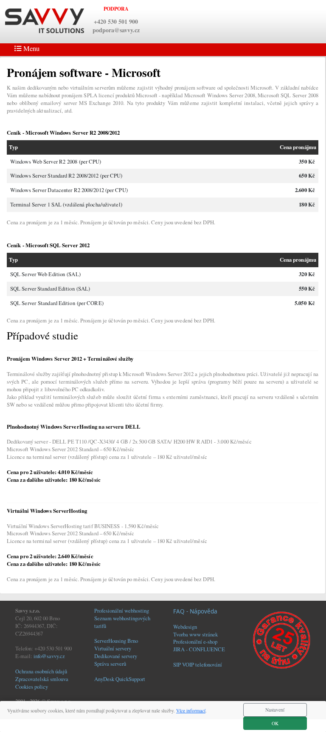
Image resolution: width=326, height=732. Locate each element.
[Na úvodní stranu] (44, 20)
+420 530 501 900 (116, 21)
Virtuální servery (112, 648)
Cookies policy (31, 686)
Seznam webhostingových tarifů (122, 622)
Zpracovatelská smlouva (41, 679)
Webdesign (185, 626)
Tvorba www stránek (195, 634)
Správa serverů (110, 663)
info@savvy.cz (49, 656)
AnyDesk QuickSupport (119, 679)
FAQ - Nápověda (195, 611)
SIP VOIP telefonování (197, 664)
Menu (30, 48)
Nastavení (274, 710)
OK (275, 723)
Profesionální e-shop (195, 641)
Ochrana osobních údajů (41, 671)
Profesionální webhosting (121, 610)
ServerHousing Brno (116, 640)
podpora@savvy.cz (116, 29)
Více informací (190, 710)
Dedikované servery (115, 656)
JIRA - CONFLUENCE (199, 649)
